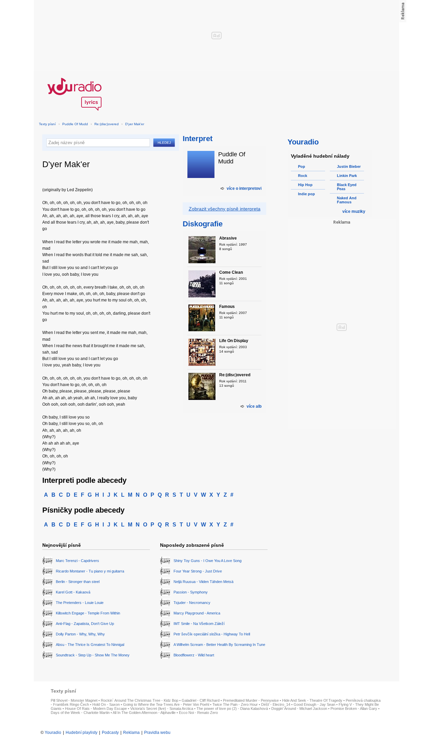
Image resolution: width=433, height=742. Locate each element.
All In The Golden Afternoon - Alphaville (144, 713)
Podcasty (110, 732)
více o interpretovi (244, 188)
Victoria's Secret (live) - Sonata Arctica (161, 708)
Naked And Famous (347, 200)
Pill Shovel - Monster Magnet (74, 700)
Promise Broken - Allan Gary (354, 708)
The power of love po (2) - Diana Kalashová (232, 708)
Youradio (53, 732)
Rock (302, 176)
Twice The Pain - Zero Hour (235, 704)
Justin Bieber (349, 166)
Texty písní (47, 124)
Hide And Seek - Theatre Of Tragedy (312, 700)
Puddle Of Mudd (75, 124)
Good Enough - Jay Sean (314, 704)
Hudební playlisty (81, 732)
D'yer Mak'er (134, 124)
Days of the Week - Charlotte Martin (80, 713)
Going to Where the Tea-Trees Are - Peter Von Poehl (166, 704)
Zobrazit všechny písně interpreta (224, 208)
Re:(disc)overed (106, 124)
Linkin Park (347, 176)
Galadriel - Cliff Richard (201, 700)
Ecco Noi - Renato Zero (198, 713)
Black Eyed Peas (347, 187)
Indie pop (306, 194)
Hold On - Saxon (106, 704)
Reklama (131, 732)
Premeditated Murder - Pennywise (251, 700)
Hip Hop (305, 185)
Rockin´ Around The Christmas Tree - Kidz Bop (139, 700)
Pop (301, 166)
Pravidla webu (157, 732)
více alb (254, 406)
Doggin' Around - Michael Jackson (299, 708)
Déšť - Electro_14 (275, 704)
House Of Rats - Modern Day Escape (96, 708)
